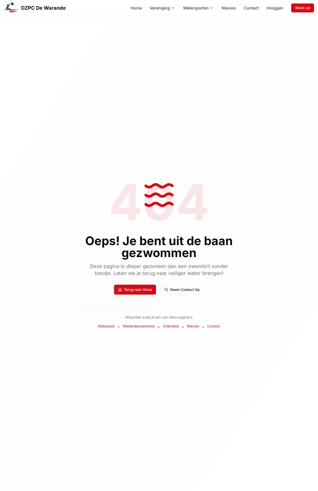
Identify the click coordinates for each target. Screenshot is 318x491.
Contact (251, 7)
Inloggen (275, 7)
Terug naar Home (138, 289)
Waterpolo (106, 326)
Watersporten (196, 7)
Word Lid (302, 8)
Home (136, 7)
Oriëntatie (171, 326)
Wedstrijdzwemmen (139, 326)
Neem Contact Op (185, 289)
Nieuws (229, 7)
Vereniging (160, 7)
